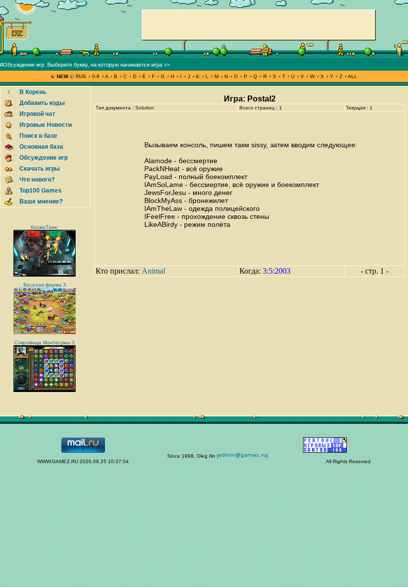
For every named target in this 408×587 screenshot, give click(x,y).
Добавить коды (42, 102)
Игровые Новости (45, 124)
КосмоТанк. (44, 227)
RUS (81, 76)
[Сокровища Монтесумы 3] (44, 390)
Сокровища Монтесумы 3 (44, 342)
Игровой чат (37, 113)
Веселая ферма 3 (44, 285)
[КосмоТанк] (44, 275)
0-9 (96, 76)
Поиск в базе (38, 135)
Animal (153, 271)
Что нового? (37, 179)
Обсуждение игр (43, 157)
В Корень (32, 92)
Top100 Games (40, 190)
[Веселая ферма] (44, 332)
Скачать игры (39, 168)
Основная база (41, 146)
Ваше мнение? (41, 201)
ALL (352, 76)
